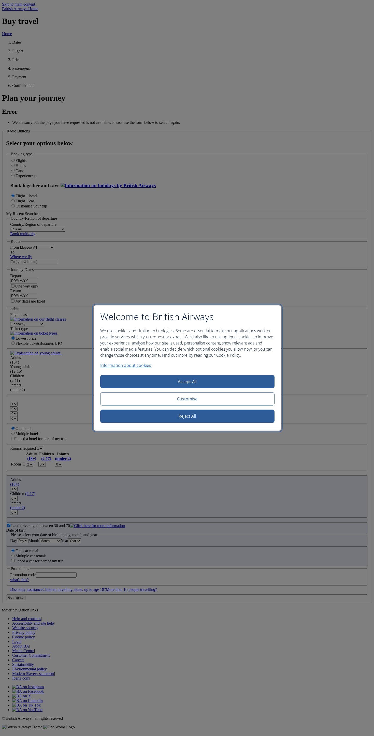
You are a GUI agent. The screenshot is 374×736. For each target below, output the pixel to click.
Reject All (187, 416)
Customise (187, 399)
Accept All (187, 381)
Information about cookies (125, 365)
